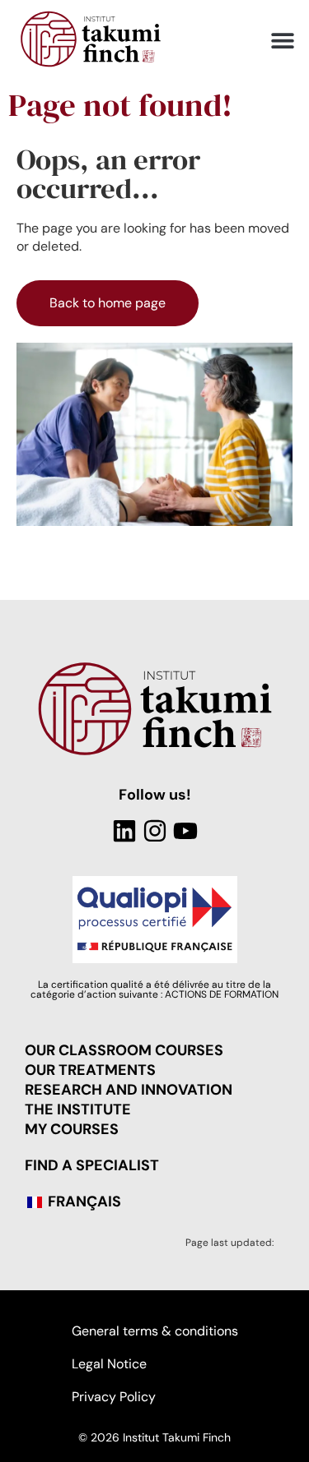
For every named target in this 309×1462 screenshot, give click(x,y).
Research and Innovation (128, 1090)
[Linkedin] (124, 831)
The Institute (78, 1109)
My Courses (72, 1129)
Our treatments (90, 1070)
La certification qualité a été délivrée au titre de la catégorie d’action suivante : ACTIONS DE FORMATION (154, 989)
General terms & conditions (155, 1331)
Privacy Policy (114, 1396)
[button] (282, 40)
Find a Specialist (92, 1165)
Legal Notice (109, 1363)
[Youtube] (185, 831)
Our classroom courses (124, 1050)
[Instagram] (155, 831)
